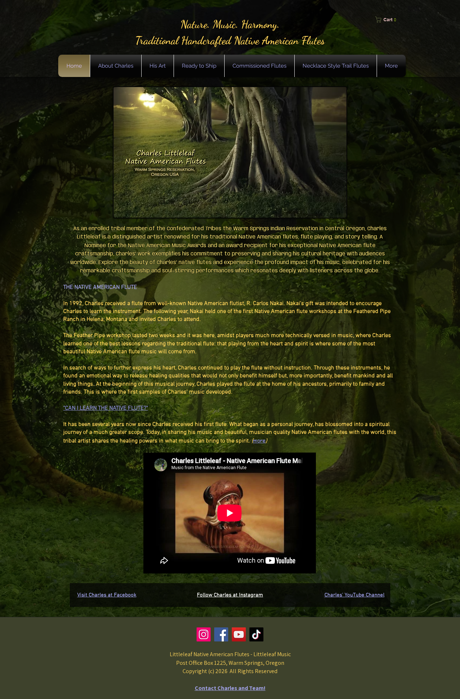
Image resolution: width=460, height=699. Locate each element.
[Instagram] (204, 634)
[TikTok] (256, 634)
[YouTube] (239, 634)
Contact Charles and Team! (230, 688)
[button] (388, 20)
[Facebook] (221, 634)
